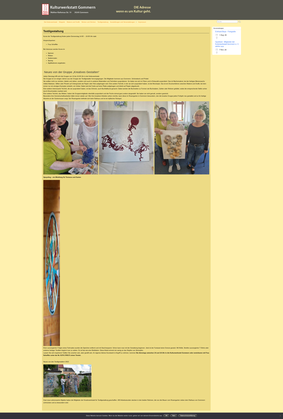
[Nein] (280, 416)
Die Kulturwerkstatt (50, 22)
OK (166, 415)
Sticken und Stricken (88, 22)
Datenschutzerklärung (187, 415)
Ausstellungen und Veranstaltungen (122, 22)
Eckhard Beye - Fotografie (225, 31)
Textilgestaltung (103, 22)
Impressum (142, 22)
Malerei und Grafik (73, 22)
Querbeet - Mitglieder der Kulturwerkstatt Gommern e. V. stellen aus (227, 44)
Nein (173, 415)
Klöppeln (62, 22)
